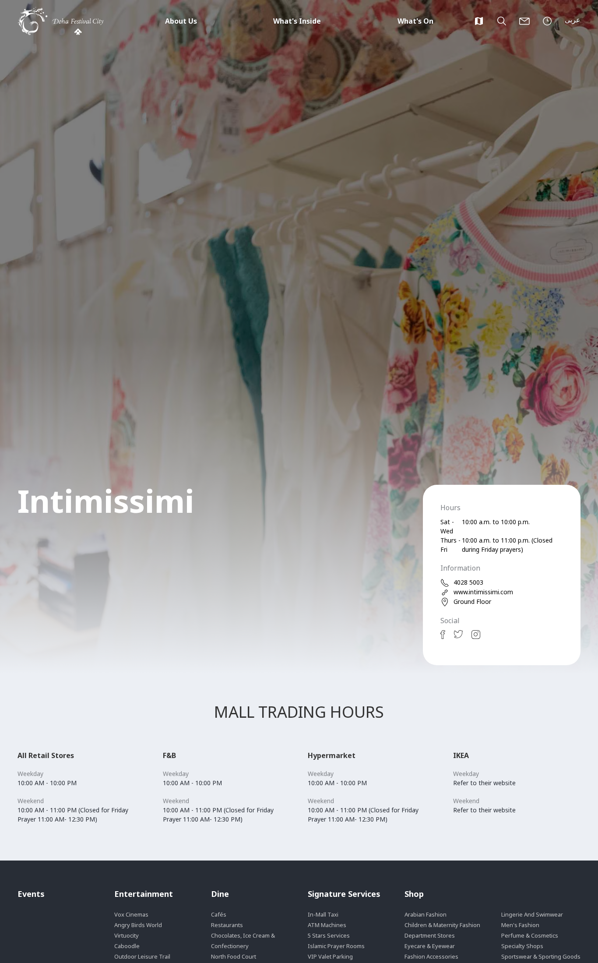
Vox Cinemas (131, 914)
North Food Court (233, 956)
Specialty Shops (522, 946)
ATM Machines (327, 925)
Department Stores (430, 935)
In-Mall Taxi (323, 914)
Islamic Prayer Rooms (336, 946)
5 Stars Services (329, 935)
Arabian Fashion (426, 914)
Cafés (218, 914)
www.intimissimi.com (483, 592)
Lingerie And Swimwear (532, 914)
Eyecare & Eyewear (430, 946)
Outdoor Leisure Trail (142, 956)
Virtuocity (126, 935)
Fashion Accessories (431, 956)
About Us (181, 21)
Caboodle (127, 946)
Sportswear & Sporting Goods (540, 956)
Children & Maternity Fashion (442, 925)
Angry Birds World (138, 925)
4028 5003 (468, 582)
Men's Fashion (520, 925)
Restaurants (227, 925)
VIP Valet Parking (330, 956)
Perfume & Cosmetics (529, 935)
